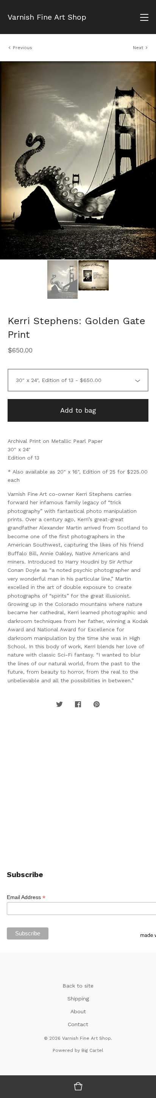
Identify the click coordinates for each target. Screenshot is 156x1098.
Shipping (78, 998)
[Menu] (144, 17)
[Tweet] (59, 705)
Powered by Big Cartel (78, 1050)
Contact (78, 1024)
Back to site (78, 986)
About (78, 1011)
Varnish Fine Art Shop (47, 17)
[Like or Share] (78, 705)
